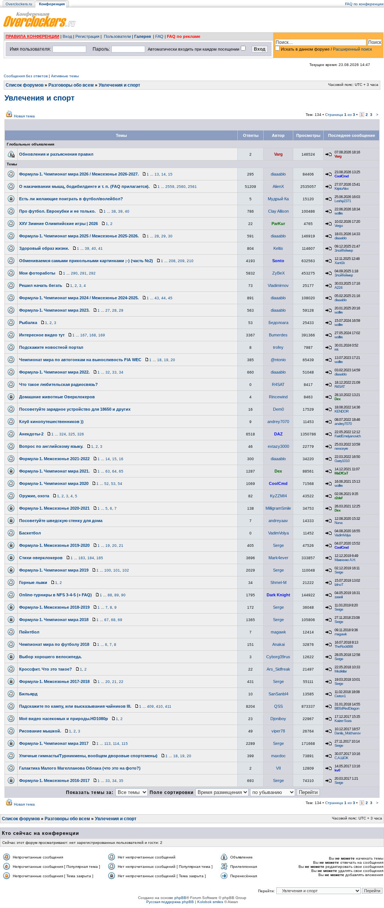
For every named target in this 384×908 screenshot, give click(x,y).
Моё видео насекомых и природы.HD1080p (63, 718)
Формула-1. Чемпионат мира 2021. (54, 471)
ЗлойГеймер (343, 250)
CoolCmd (341, 176)
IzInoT (338, 584)
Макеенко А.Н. (345, 560)
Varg (278, 154)
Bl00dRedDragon (346, 708)
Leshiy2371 (342, 201)
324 (62, 434)
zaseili (338, 597)
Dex (337, 399)
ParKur (278, 223)
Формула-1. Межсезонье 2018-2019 (54, 607)
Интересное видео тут (41, 335)
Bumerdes (278, 335)
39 (120, 211)
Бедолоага (278, 322)
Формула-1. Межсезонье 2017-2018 (54, 681)
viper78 (278, 731)
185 (99, 558)
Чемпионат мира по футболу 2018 (54, 644)
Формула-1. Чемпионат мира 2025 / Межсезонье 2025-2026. (79, 236)
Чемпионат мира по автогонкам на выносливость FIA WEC (80, 359)
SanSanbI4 (278, 694)
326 (80, 434)
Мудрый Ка (278, 199)
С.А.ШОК (341, 758)
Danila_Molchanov (347, 733)
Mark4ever (278, 557)
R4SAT (278, 384)
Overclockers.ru (19, 4)
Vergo (338, 226)
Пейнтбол (29, 632)
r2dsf (338, 498)
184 (90, 558)
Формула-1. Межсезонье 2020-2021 (54, 508)
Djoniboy (278, 718)
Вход (67, 36)
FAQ (159, 36)
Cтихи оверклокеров (41, 557)
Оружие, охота (34, 496)
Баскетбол (30, 533)
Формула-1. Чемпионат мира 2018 (53, 619)
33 (114, 372)
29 (163, 236)
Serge (278, 545)
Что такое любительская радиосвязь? (58, 384)
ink (336, 349)
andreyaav (278, 520)
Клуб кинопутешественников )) (51, 421)
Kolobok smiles (210, 902)
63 (107, 471)
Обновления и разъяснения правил (56, 154)
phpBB (180, 898)
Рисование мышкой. (40, 731)
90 (123, 595)
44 (163, 298)
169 (101, 335)
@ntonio (278, 359)
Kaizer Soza (342, 721)
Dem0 (278, 409)
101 (116, 570)
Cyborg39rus (278, 656)
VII (278, 768)
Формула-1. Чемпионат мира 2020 (53, 483)
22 (121, 682)
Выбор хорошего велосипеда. (50, 656)
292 (92, 273)
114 (116, 743)
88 (110, 595)
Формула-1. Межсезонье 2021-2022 (54, 458)
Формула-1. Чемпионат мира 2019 (53, 570)
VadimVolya (278, 533)
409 (150, 706)
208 (172, 261)
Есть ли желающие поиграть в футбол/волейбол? (71, 199)
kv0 (337, 770)
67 (106, 620)
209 (181, 261)
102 (125, 570)
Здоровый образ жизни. (44, 248)
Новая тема (24, 116)
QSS (278, 706)
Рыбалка (28, 322)
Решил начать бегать (40, 285)
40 (127, 211)
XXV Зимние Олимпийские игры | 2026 (58, 223)
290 (74, 273)
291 (83, 273)
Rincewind (278, 397)
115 (125, 743)
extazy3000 (278, 446)
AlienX (278, 186)
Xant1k (339, 263)
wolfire (338, 213)
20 (173, 360)
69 (120, 620)
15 (170, 174)
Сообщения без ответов (26, 76)
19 (166, 360)
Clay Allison (278, 211)
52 (106, 484)
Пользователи (117, 36)
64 (114, 471)
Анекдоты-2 (31, 434)
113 (107, 743)
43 (156, 298)
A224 (338, 287)
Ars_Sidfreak (278, 669)
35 (121, 781)
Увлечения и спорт (119, 85)
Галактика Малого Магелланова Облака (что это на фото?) (80, 768)
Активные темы (65, 76)
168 (92, 335)
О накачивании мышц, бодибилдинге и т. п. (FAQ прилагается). (84, 186)
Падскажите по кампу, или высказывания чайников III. (75, 706)
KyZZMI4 (278, 496)
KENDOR (341, 411)
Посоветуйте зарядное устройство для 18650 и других (74, 409)
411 (168, 706)
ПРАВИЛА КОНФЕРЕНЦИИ (32, 36)
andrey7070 (278, 421)
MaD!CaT (341, 473)
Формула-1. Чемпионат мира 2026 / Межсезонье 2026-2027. (79, 174)
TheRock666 (343, 646)
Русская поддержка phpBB (170, 902)
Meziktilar (340, 671)
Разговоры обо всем (71, 85)
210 (190, 261)
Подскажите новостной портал (51, 347)
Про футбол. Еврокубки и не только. (57, 211)
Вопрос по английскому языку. (51, 446)
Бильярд (28, 694)
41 (100, 248)
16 (121, 459)
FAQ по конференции (364, 4)
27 (107, 310)
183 (81, 558)
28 (156, 236)
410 (159, 706)
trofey (278, 347)
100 (107, 570)
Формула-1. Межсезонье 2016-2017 (54, 780)
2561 (192, 187)
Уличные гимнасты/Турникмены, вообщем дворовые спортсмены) (88, 755)
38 (113, 211)
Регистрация (87, 36)
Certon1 (340, 696)
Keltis (278, 248)
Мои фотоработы (37, 273)
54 (120, 484)
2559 (169, 187)
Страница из (340, 115)
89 (116, 595)
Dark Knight (278, 595)
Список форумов (25, 85)
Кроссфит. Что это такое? (45, 669)
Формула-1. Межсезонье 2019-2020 (54, 545)
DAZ (278, 434)
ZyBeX (278, 273)
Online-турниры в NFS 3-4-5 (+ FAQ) (55, 595)
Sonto (278, 260)
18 (159, 360)
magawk (278, 632)
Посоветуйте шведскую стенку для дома (60, 520)
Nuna (338, 523)
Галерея (142, 36)
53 (113, 484)
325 (71, 434)
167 (83, 335)
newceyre (341, 448)
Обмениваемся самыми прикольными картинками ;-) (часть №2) (86, 260)
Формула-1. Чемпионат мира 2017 (53, 743)
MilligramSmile (278, 508)
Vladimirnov (278, 285)
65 (121, 471)
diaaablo (278, 174)
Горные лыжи (33, 582)
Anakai (278, 644)
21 (121, 545)
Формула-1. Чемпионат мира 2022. (54, 372)
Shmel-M (278, 582)
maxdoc (278, 755)
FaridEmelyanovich (347, 436)
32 (107, 372)
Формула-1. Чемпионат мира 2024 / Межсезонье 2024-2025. (79, 298)
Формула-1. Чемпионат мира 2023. (54, 310)
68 (113, 620)
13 (156, 174)
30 (170, 236)
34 (121, 372)
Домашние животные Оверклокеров (57, 397)
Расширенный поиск (352, 49)
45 (170, 298)
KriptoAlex (341, 188)
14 (163, 174)
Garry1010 (342, 461)
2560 (181, 187)
